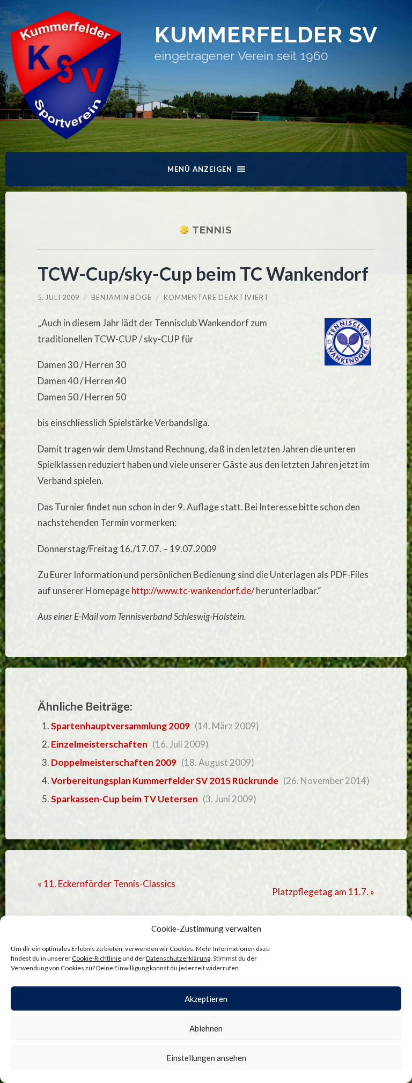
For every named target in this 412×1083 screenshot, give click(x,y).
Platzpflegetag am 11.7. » (323, 891)
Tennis (212, 230)
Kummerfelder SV (266, 34)
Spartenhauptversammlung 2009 (120, 725)
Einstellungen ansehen (206, 1058)
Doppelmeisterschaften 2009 (113, 762)
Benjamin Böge (121, 297)
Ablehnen (206, 1028)
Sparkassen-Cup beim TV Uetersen (124, 798)
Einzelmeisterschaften (99, 744)
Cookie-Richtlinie (96, 958)
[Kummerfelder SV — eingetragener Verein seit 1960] (66, 75)
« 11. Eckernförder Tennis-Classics (106, 883)
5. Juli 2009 (58, 297)
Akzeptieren (206, 999)
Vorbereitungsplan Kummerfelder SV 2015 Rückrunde (164, 780)
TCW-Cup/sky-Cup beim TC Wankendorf (203, 273)
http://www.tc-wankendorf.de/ (192, 590)
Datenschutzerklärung (178, 958)
